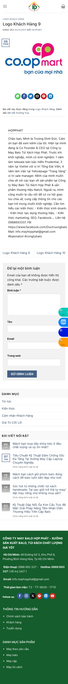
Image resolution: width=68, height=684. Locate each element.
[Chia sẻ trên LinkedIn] (50, 96)
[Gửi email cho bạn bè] (37, 96)
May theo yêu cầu (17, 649)
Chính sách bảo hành (19, 616)
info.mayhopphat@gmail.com (30, 579)
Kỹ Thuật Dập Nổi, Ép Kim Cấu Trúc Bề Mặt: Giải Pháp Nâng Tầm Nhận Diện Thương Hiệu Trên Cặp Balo (39, 508)
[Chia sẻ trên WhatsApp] (18, 96)
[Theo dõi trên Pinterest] (39, 596)
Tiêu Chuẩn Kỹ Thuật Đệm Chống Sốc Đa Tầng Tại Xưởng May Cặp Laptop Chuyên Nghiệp (38, 459)
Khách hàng (13, 622)
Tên (9, 321)
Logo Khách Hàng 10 (51, 253)
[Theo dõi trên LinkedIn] (46, 596)
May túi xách (14, 667)
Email (10, 338)
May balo (12, 655)
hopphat (37, 30)
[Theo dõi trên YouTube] (52, 596)
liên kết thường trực (18, 112)
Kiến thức (8, 408)
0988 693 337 (27, 567)
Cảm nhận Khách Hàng (17, 415)
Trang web (14, 355)
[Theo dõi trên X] (33, 596)
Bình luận (14, 290)
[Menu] (5, 6)
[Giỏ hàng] (63, 6)
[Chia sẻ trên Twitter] (31, 96)
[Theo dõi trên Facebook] (20, 596)
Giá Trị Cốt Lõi (12, 422)
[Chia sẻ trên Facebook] (24, 96)
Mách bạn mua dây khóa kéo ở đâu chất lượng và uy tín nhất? (37, 445)
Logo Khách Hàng (13, 19)
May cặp (11, 661)
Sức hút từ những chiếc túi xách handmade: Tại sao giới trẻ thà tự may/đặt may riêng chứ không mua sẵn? (39, 489)
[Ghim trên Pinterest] (44, 96)
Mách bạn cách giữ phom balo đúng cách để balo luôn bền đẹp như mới (37, 475)
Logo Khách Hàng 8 (16, 253)
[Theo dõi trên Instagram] (26, 596)
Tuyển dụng (14, 628)
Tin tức (6, 401)
